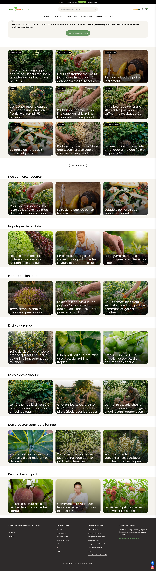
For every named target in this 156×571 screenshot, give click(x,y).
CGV (89, 551)
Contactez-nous (93, 529)
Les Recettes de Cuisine (64, 52)
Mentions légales (93, 540)
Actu (111, 16)
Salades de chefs (15, 124)
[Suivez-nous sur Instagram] (152, 567)
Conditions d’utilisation (95, 548)
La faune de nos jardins (112, 124)
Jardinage (13, 88)
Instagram (11, 533)
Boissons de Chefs (111, 52)
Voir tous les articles (78, 165)
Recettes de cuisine (87, 16)
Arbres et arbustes (16, 52)
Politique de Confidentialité (96, 544)
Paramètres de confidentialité (97, 555)
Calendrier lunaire (71, 16)
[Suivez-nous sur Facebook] (152, 563)
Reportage (61, 88)
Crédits (90, 563)
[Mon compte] (142, 9)
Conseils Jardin (57, 16)
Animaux (99, 16)
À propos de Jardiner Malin (96, 537)
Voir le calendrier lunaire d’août (78, 33)
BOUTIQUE (46, 16)
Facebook (11, 536)
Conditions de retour (94, 533)
